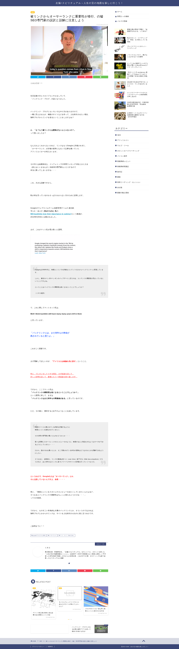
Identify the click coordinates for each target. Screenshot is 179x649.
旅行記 (119, 172)
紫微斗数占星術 (123, 193)
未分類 (119, 187)
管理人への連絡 (123, 16)
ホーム (119, 11)
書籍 (119, 177)
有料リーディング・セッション (128, 182)
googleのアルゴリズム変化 (38, 535)
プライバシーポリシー (38, 646)
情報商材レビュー (124, 161)
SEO (32, 12)
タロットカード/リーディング (128, 151)
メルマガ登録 (122, 21)
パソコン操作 (122, 156)
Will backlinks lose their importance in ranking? (50, 214)
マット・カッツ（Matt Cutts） (67, 535)
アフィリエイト (123, 140)
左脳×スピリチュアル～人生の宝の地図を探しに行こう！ (89, 3)
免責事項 (50, 646)
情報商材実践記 (123, 166)
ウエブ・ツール (123, 145)
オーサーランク (52, 535)
